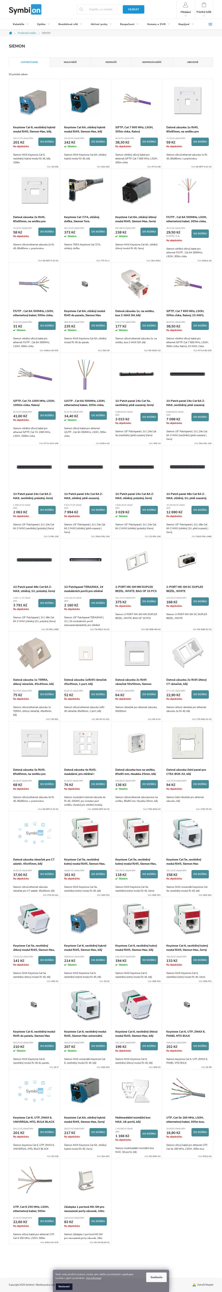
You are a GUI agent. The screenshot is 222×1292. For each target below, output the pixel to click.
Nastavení (64, 1286)
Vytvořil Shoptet (205, 1284)
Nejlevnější (70, 62)
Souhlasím (156, 1277)
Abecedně (192, 62)
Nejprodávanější (151, 62)
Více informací (93, 1278)
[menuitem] (21, 24)
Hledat (133, 9)
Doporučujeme (29, 62)
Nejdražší (111, 62)
